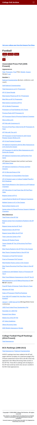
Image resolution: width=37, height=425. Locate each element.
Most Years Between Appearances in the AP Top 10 (18, 277)
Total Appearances (8, 341)
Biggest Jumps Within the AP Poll (12, 233)
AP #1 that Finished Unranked (11, 141)
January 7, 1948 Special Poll (11, 302)
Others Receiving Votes (9, 324)
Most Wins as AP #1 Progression (12, 99)
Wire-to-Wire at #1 (7, 120)
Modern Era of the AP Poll (10, 317)
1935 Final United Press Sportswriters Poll (15, 307)
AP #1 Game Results (8, 92)
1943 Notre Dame (7, 163)
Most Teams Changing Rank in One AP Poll (15, 252)
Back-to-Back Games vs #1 (10, 206)
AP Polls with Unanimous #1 (11, 123)
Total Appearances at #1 (9, 89)
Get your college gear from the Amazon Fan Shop (18, 45)
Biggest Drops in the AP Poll (11, 229)
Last (9, 74)
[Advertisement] (18, 24)
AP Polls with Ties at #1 (9, 132)
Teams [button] (16, 54)
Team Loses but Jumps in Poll (11, 236)
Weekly (23, 72)
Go (4, 59)
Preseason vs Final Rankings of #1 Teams (15, 109)
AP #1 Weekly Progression (10, 106)
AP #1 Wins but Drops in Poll (11, 172)
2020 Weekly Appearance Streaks (12, 328)
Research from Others (9, 314)
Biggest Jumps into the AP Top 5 (12, 226)
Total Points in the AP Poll (10, 217)
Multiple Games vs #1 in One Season (13, 202)
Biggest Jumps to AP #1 (9, 195)
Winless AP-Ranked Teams (10, 240)
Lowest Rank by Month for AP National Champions (17, 199)
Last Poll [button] (10, 54)
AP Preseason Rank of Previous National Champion (18, 116)
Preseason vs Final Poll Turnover (12, 256)
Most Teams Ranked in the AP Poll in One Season (17, 249)
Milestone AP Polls (8, 289)
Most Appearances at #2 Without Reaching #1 (16, 280)
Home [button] (4, 54)
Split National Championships (11, 85)
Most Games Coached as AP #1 (12, 102)
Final (14, 72)
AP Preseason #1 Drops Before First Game (15, 175)
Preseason (9, 72)
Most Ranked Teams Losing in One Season (15, 262)
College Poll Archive (10, 2)
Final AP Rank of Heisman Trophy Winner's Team (17, 286)
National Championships (9, 80)
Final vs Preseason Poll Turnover (12, 259)
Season (28, 72)
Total (3, 72)
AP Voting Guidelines (8, 321)
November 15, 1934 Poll (9, 311)
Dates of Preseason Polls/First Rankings (14, 293)
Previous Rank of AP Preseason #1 (13, 113)
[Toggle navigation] (33, 2)
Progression (21, 89)
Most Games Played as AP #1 (11, 96)
